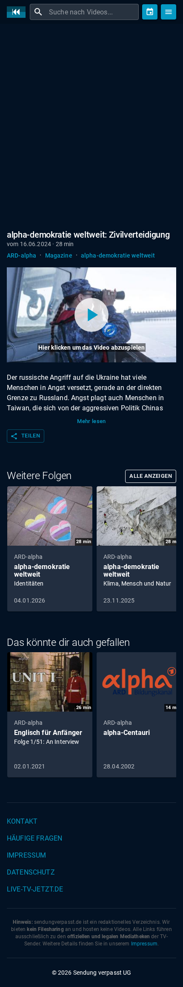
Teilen (25, 436)
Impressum (26, 855)
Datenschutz (31, 872)
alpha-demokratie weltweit (118, 255)
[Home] (18, 12)
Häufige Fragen (34, 838)
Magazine (58, 255)
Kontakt (22, 821)
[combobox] (93, 12)
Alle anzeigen (150, 476)
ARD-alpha (21, 255)
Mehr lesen (91, 421)
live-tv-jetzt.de (35, 889)
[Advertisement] (91, 125)
